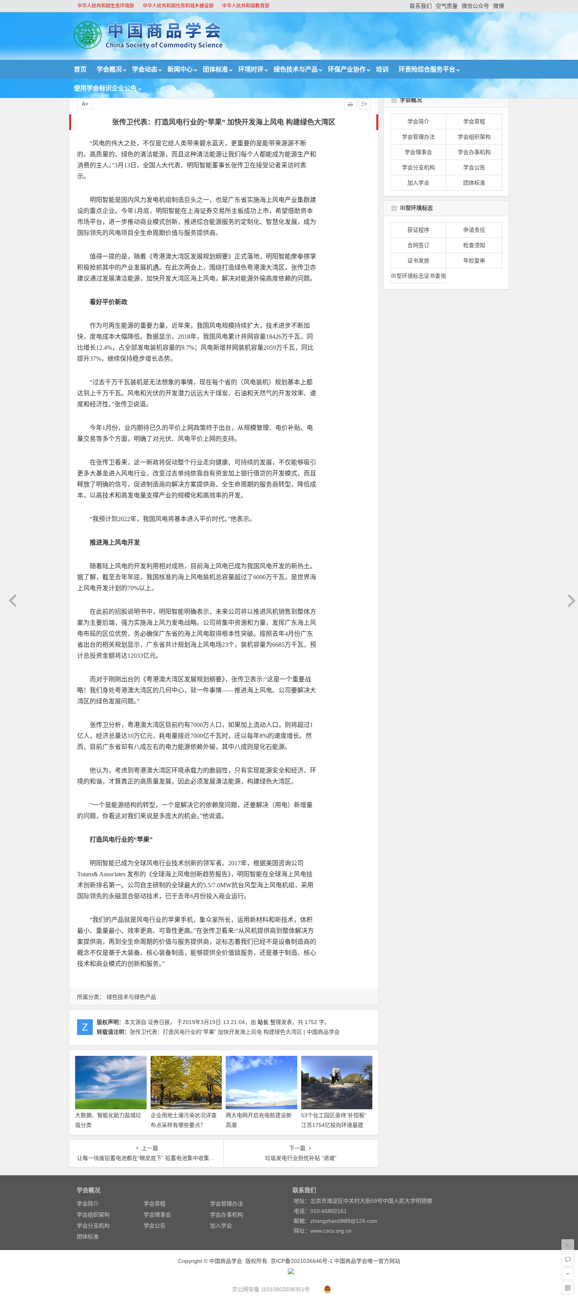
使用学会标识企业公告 (105, 88)
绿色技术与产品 (296, 69)
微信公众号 (475, 6)
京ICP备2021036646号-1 (302, 1261)
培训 (382, 69)
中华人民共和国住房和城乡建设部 (178, 6)
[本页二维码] (567, 1288)
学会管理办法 (418, 137)
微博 (498, 6)
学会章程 (474, 121)
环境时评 (250, 69)
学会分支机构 (418, 167)
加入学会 (418, 183)
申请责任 (474, 230)
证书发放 (418, 260)
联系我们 (421, 6)
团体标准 (215, 69)
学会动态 (144, 69)
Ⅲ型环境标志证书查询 (418, 276)
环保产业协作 (347, 69)
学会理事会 (418, 152)
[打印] (350, 104)
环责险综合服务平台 (427, 69)
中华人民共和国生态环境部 (105, 6)
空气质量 (447, 6)
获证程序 (418, 230)
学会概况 (109, 69)
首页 (80, 69)
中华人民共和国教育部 (245, 6)
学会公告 (474, 167)
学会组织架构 (474, 137)
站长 (263, 1022)
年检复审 (474, 260)
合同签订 (418, 245)
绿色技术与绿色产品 (131, 997)
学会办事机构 (474, 152)
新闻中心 (180, 69)
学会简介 (418, 121)
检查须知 (474, 245)
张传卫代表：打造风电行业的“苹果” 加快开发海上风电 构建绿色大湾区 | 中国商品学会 (235, 1032)
